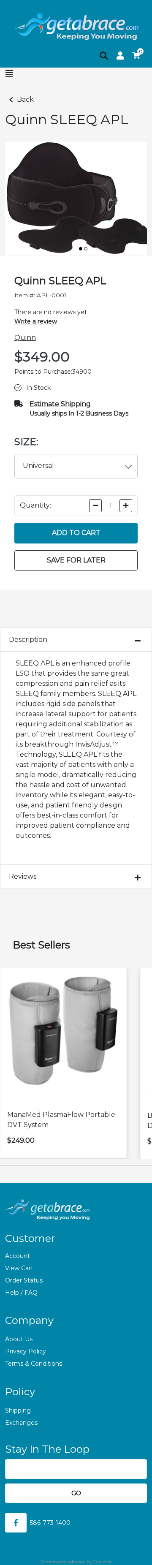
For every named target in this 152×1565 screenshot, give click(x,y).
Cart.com (102, 1562)
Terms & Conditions (33, 1363)
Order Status (24, 1280)
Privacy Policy (25, 1351)
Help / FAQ (21, 1292)
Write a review (35, 321)
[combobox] (76, 466)
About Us (19, 1339)
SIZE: (26, 442)
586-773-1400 (50, 1523)
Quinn (25, 338)
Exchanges (21, 1422)
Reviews (22, 876)
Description (28, 640)
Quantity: (35, 505)
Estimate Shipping (60, 404)
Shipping (18, 1410)
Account (17, 1256)
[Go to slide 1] (80, 248)
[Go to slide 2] (85, 248)
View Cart (19, 1268)
